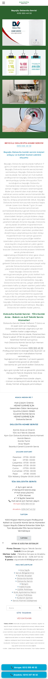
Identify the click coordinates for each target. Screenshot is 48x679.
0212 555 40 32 (24, 13)
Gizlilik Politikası (25, 589)
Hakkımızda (25, 587)
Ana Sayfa (24, 570)
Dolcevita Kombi (25, 578)
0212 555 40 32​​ (27, 504)
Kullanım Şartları (25, 598)
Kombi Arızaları (25, 576)
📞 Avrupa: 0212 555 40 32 (24, 667)
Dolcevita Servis (25, 581)
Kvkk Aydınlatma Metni (25, 592)
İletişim (24, 584)
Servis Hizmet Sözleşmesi (25, 601)
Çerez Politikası (24, 595)
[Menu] (4, 3)
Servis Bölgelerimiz (25, 573)
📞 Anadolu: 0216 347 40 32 (24, 674)
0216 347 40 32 (28, 509)
